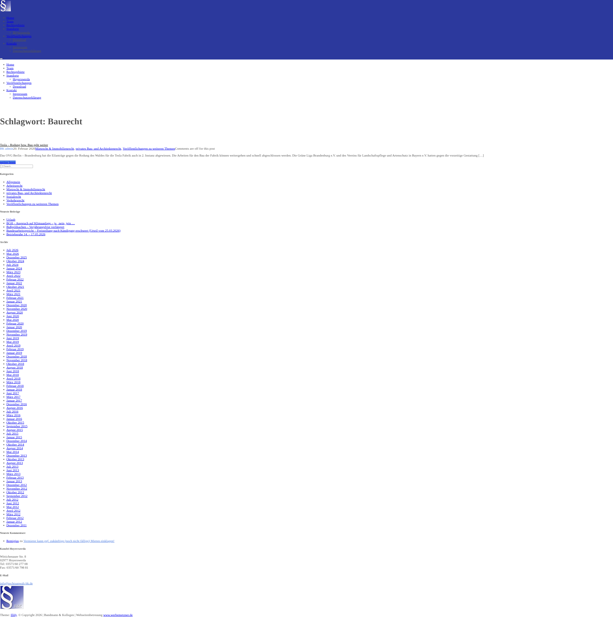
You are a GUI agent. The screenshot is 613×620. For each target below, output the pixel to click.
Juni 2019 (12, 338)
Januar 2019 (14, 353)
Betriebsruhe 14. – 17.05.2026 (25, 234)
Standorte (12, 28)
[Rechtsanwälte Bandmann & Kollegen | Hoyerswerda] (5, 11)
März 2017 (13, 397)
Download (19, 39)
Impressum (20, 47)
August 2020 (14, 312)
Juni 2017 (12, 393)
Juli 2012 (12, 499)
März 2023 (13, 272)
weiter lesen (8, 162)
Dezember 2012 (16, 485)
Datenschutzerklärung (27, 50)
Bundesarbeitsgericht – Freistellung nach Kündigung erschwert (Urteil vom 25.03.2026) (63, 230)
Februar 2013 (15, 477)
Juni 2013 (12, 470)
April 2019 (13, 345)
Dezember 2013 (16, 455)
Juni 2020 (12, 316)
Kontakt (11, 43)
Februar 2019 (15, 349)
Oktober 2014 (15, 444)
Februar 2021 (15, 297)
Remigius (12, 541)
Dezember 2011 (16, 525)
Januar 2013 (14, 481)
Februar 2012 (15, 518)
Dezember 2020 (16, 305)
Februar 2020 (15, 323)
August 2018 (14, 367)
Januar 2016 (14, 419)
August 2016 (14, 408)
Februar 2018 (15, 386)
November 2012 (16, 488)
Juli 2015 (12, 433)
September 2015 (16, 426)
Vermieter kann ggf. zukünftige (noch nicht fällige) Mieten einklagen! (68, 541)
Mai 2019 (12, 342)
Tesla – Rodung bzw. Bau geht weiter (24, 145)
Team (10, 21)
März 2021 (13, 294)
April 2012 (13, 510)
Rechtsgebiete (15, 25)
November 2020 (16, 308)
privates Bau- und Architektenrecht (98, 148)
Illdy (14, 615)
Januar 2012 (14, 521)
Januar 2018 (14, 389)
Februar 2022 (15, 279)
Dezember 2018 (16, 356)
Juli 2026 (12, 250)
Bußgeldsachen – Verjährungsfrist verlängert (35, 227)
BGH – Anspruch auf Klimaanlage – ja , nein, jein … (40, 223)
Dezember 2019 (16, 330)
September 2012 (16, 496)
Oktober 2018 (15, 364)
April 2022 (13, 275)
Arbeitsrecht (14, 185)
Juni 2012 (12, 503)
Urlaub (10, 219)
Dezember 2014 (16, 441)
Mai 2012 (12, 507)
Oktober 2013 (15, 459)
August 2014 (14, 448)
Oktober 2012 (15, 492)
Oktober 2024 (15, 261)
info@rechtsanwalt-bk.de (16, 583)
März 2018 (13, 382)
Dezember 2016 (16, 404)
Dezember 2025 (16, 257)
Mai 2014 (12, 452)
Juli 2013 (12, 466)
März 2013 (13, 474)
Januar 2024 (14, 268)
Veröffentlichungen (18, 36)
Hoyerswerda (21, 32)
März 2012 (13, 514)
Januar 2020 (14, 327)
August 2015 (14, 430)
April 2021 (13, 290)
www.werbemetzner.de (118, 615)
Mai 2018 (12, 375)
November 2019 (16, 334)
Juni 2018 (12, 371)
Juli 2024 (12, 264)
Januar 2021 (14, 301)
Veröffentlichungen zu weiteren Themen (149, 148)
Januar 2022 (14, 283)
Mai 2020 (12, 319)
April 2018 (13, 378)
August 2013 (14, 463)
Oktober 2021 (15, 286)
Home (10, 17)
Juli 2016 (12, 411)
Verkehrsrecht (15, 200)
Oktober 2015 (15, 422)
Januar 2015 (14, 437)
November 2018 (16, 360)
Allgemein (13, 182)
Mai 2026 (12, 253)
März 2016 (13, 415)
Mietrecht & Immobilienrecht (54, 148)
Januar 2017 (14, 400)
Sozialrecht (13, 196)
